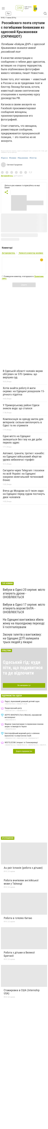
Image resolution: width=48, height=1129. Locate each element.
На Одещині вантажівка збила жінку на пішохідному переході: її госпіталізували (24, 623)
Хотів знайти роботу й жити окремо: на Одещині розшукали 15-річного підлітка (24, 391)
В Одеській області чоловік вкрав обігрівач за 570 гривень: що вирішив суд (23, 374)
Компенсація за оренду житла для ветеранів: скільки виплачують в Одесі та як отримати (23, 422)
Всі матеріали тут (24, 685)
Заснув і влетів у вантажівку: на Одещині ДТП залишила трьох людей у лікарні (22, 638)
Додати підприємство (24, 751)
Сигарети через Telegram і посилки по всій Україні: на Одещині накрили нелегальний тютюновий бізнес (23, 475)
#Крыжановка (23, 158)
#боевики (12, 158)
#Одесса (4, 158)
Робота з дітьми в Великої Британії (19, 954)
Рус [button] (8, 13)
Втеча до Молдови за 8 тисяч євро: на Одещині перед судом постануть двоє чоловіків (24, 494)
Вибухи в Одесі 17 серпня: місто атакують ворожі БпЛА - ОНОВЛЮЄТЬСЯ (24, 608)
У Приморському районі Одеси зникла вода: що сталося (21, 407)
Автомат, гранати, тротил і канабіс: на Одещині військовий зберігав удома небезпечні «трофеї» (24, 456)
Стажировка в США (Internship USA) (21, 992)
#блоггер (33, 158)
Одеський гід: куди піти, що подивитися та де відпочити (23, 668)
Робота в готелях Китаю (18, 918)
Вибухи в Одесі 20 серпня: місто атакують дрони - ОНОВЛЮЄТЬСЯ (24, 593)
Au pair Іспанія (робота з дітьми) (23, 867)
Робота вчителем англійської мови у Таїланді (21, 882)
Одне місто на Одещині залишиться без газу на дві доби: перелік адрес (22, 439)
